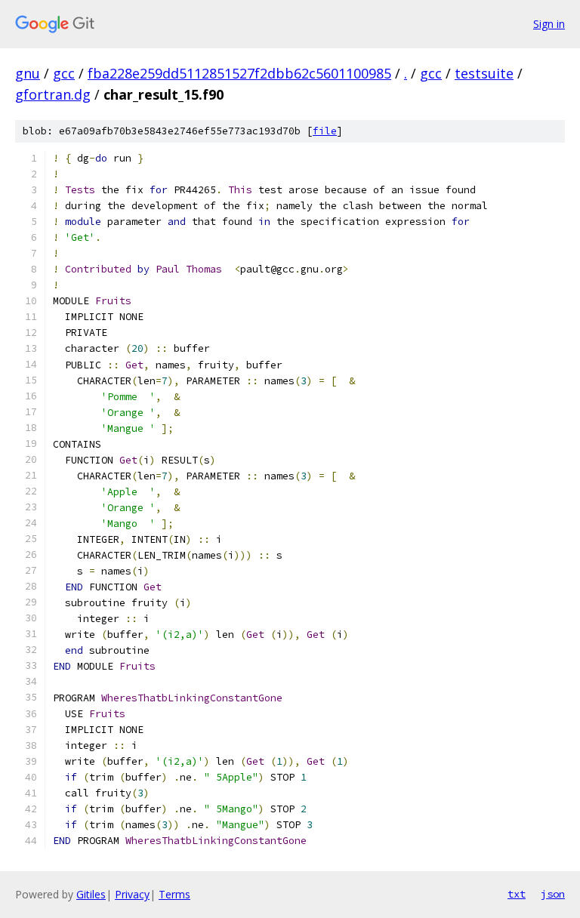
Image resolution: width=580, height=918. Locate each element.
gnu (27, 73)
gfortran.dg (53, 94)
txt (517, 894)
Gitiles (91, 894)
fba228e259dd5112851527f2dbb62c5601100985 (239, 73)
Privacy (132, 894)
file (325, 131)
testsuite (484, 73)
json (553, 894)
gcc (64, 73)
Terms (174, 894)
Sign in (549, 24)
